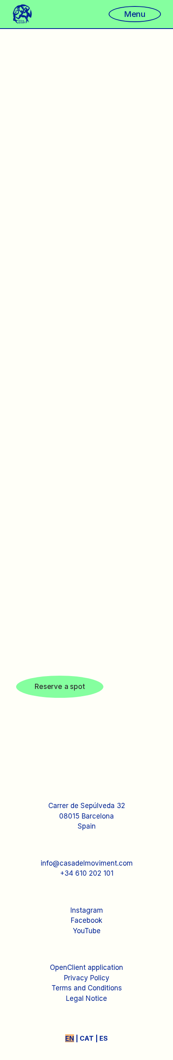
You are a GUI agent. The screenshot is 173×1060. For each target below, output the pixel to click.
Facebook (86, 920)
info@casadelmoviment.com (87, 863)
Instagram (86, 910)
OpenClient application (86, 967)
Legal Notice (86, 998)
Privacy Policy (86, 978)
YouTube (87, 931)
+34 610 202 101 (86, 873)
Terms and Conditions (86, 988)
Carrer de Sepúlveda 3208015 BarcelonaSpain (86, 816)
